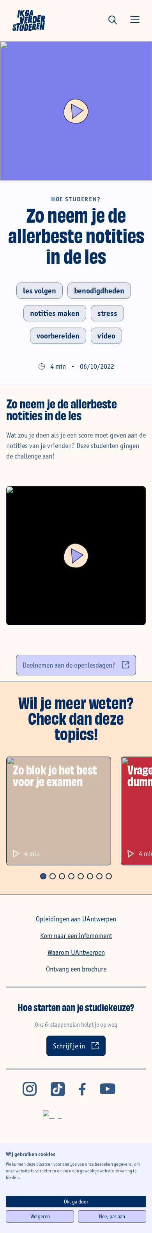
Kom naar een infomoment (76, 935)
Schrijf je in (69, 1046)
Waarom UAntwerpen (76, 952)
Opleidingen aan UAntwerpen (76, 919)
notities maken (55, 313)
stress (107, 313)
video (106, 335)
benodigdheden (99, 290)
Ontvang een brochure (76, 969)
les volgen (39, 290)
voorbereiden (58, 335)
